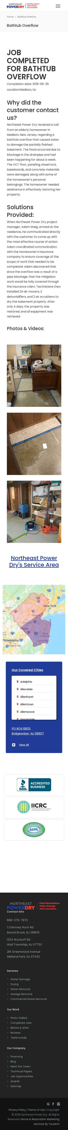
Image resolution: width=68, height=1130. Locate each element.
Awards (15, 1081)
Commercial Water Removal (29, 999)
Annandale (27, 719)
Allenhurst (27, 697)
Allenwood (27, 712)
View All (24, 745)
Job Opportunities (22, 1076)
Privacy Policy (17, 1110)
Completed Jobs (21, 1023)
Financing (17, 1056)
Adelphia (26, 682)
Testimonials (19, 1038)
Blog (13, 1061)
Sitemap (16, 1086)
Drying (14, 984)
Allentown (27, 704)
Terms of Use (36, 1110)
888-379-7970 (17, 920)
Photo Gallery (19, 1018)
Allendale (26, 689)
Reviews (15, 1033)
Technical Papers (21, 1071)
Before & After (20, 1028)
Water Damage (20, 979)
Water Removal (20, 989)
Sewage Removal (21, 994)
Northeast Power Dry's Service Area (34, 561)
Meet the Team (20, 1066)
